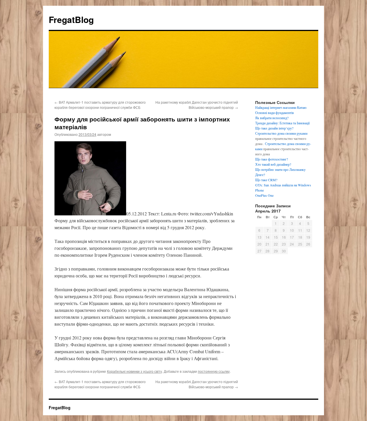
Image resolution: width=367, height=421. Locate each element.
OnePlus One (264, 195)
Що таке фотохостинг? (271, 159)
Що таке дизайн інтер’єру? (274, 128)
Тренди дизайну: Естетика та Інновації (282, 123)
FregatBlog (71, 19)
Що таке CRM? (266, 179)
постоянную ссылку (214, 371)
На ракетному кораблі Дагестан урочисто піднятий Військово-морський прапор (196, 105)
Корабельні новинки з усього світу (134, 371)
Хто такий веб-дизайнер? (273, 164)
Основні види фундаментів (274, 112)
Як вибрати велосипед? (271, 117)
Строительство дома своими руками (281, 133)
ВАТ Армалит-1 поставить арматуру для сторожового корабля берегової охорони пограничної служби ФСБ (100, 105)
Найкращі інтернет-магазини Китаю (281, 107)
